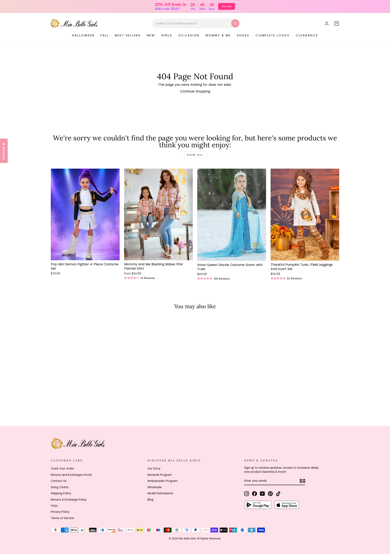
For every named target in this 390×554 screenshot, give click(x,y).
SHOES (243, 35)
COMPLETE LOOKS (273, 35)
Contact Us (58, 481)
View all (195, 155)
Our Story (153, 469)
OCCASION (188, 35)
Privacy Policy (60, 512)
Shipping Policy (61, 493)
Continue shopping (195, 91)
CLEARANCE (307, 35)
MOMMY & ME (218, 35)
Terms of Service (62, 518)
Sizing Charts (60, 487)
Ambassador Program (162, 481)
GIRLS (166, 35)
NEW (151, 35)
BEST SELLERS (128, 35)
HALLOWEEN (83, 35)
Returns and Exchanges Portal (71, 475)
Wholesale (154, 487)
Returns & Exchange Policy (69, 500)
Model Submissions (160, 493)
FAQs (54, 506)
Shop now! (226, 6)
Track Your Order (62, 469)
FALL (105, 35)
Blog (150, 500)
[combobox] (196, 23)
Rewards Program (159, 475)
